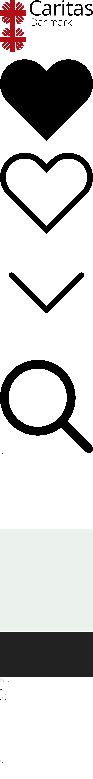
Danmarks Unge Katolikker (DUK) (7, 513)
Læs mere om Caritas (4, 647)
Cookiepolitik (2, 650)
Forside (1, 491)
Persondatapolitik (3, 649)
